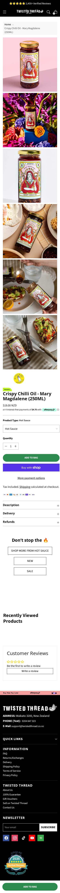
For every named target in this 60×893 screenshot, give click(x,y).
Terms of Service (12, 771)
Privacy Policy (10, 775)
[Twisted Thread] (30, 12)
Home (7, 24)
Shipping (25, 487)
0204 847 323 (29, 721)
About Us (8, 790)
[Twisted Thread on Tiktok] (23, 838)
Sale (30, 571)
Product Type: (16, 420)
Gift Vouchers (10, 799)
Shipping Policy (11, 766)
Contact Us (8, 807)
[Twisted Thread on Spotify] (40, 838)
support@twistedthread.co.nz (27, 726)
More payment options (31, 478)
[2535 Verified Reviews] (16, 875)
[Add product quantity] (6, 446)
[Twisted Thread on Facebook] (6, 838)
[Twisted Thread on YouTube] (32, 838)
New (30, 561)
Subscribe (48, 827)
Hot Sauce (41, 551)
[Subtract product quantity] (15, 446)
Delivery (7, 762)
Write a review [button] (30, 671)
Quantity (8, 438)
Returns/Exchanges (13, 758)
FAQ (5, 753)
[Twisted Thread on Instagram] (15, 838)
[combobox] (48, 12)
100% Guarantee (12, 794)
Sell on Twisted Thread (15, 803)
